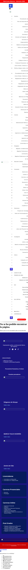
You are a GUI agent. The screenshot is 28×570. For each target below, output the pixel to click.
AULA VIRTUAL (17, 299)
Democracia (16, 208)
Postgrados (16, 146)
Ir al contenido (3, 549)
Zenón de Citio (9, 466)
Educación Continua (18, 161)
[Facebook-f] (9, 349)
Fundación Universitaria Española (11, 362)
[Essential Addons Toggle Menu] (11, 269)
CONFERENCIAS (17, 313)
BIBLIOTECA (16, 311)
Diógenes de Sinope (11, 402)
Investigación (17, 236)
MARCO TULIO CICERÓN (12, 434)
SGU (15, 284)
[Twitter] (15, 349)
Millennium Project (7, 360)
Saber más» (7, 405)
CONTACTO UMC (17, 272)
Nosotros (16, 16)
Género (15, 255)
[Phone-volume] (18, 349)
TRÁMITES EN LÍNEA (18, 275)
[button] (0, 551)
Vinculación (16, 169)
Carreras (16, 114)
